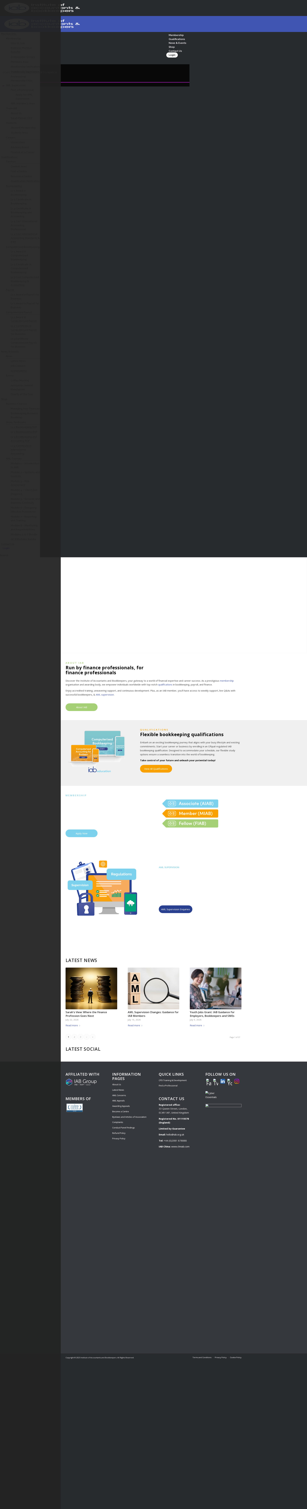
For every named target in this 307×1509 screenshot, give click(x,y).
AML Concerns (119, 1095)
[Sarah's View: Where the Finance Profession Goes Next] (91, 988)
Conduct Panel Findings (123, 1127)
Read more (72, 1025)
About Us (116, 1084)
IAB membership (75, 813)
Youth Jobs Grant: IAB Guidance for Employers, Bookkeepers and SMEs (212, 1014)
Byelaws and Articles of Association (129, 1116)
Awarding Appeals (121, 1106)
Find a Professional (168, 1085)
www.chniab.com (180, 1146)
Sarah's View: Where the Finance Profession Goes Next (86, 1014)
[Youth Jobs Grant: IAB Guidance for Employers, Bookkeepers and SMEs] (215, 988)
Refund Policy (119, 1133)
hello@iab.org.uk (175, 1134)
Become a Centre (120, 1111)
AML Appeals (118, 1100)
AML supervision (105, 694)
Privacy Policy (118, 1138)
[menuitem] (202, 1357)
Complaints (117, 1122)
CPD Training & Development (173, 1080)
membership (227, 680)
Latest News (118, 1089)
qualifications (165, 684)
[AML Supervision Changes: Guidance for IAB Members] (153, 988)
